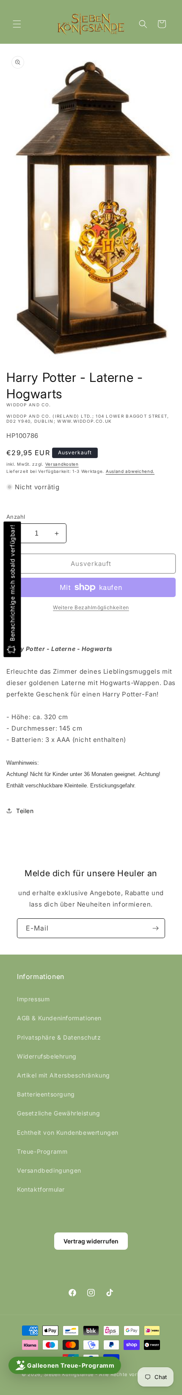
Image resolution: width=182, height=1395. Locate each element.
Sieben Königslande (69, 1374)
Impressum (33, 999)
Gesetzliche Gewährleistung (58, 1113)
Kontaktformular (41, 1189)
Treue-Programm (42, 1151)
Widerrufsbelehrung (47, 1056)
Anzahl (15, 516)
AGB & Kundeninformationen (59, 1018)
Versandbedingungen (49, 1170)
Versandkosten (62, 464)
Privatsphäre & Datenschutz (59, 1037)
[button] (17, 24)
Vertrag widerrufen (91, 1241)
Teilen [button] (25, 810)
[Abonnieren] (155, 928)
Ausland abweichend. (130, 471)
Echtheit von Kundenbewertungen (68, 1132)
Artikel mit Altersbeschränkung (63, 1075)
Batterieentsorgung (46, 1094)
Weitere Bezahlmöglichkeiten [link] (91, 607)
